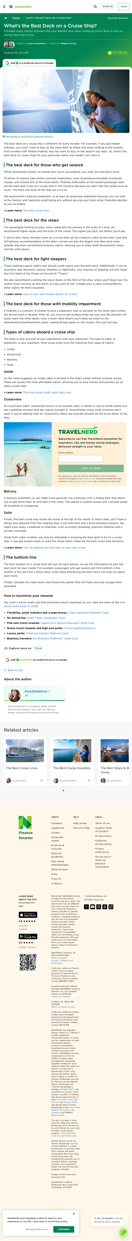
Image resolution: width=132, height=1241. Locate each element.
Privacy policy (103, 836)
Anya (36, 691)
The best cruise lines (36, 210)
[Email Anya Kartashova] (26, 696)
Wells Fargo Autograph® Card (46, 617)
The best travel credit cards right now (47, 392)
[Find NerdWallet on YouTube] (92, 906)
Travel (16, 18)
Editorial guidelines (57, 855)
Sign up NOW (91, 468)
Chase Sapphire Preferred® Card (88, 612)
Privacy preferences (102, 850)
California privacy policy (103, 842)
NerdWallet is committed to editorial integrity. (29, 136)
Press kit (56, 878)
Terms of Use (89, 478)
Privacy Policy (80, 481)
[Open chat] (123, 1232)
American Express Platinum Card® (47, 633)
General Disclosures (60, 1110)
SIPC (72, 1089)
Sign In (108, 6)
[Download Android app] (28, 936)
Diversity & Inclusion (57, 847)
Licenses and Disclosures (62, 961)
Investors (56, 883)
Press (54, 874)
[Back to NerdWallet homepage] (6, 18)
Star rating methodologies (60, 863)
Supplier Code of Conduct (103, 830)
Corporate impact (57, 839)
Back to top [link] (15, 670)
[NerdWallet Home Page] (20, 7)
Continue (64, 1229)
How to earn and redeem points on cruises (50, 294)
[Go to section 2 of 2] (68, 790)
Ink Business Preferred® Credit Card (55, 638)
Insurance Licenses (61, 996)
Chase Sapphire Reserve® (80, 628)
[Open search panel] (95, 6)
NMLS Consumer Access (63, 1007)
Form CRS (62, 1099)
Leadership (57, 828)
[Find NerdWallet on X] (86, 906)
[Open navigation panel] (4, 6)
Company (56, 823)
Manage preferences (36, 1229)
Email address (65, 452)
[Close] (127, 1214)
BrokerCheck (57, 1115)
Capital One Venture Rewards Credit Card (67, 623)
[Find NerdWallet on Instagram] (98, 906)
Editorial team (59, 869)
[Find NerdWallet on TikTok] (110, 906)
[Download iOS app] (28, 915)
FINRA (66, 1089)
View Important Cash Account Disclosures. (64, 1134)
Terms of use (102, 823)
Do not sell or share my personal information (103, 861)
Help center (80, 823)
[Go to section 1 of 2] (63, 790)
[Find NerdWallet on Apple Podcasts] (104, 906)
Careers (55, 832)
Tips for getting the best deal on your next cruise (54, 547)
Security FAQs (81, 828)
